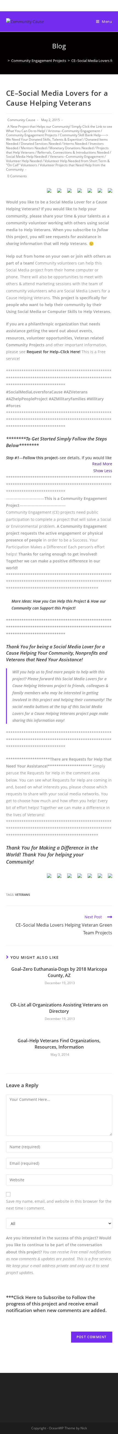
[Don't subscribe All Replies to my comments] (59, 1223)
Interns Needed (75, 143)
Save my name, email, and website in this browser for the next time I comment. (58, 1205)
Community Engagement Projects (31, 135)
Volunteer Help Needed (24, 161)
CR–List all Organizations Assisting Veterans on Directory (59, 1008)
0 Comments (17, 176)
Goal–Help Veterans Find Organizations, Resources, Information (59, 1044)
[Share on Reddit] (67, 192)
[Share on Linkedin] (87, 192)
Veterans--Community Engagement (77, 156)
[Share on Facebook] (47, 192)
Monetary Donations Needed (71, 148)
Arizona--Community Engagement (74, 131)
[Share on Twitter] (57, 192)
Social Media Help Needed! (26, 156)
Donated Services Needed (41, 143)
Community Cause (21, 120)
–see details (51, 457)
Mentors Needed (34, 148)
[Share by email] (107, 192)
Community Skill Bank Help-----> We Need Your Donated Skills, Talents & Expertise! (57, 137)
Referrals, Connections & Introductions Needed (73, 152)
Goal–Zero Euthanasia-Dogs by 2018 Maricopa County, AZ (59, 972)
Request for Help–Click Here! (53, 351)
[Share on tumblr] (97, 192)
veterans (22, 894)
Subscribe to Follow (64, 1297)
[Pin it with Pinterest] (77, 192)
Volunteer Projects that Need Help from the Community (56, 167)
